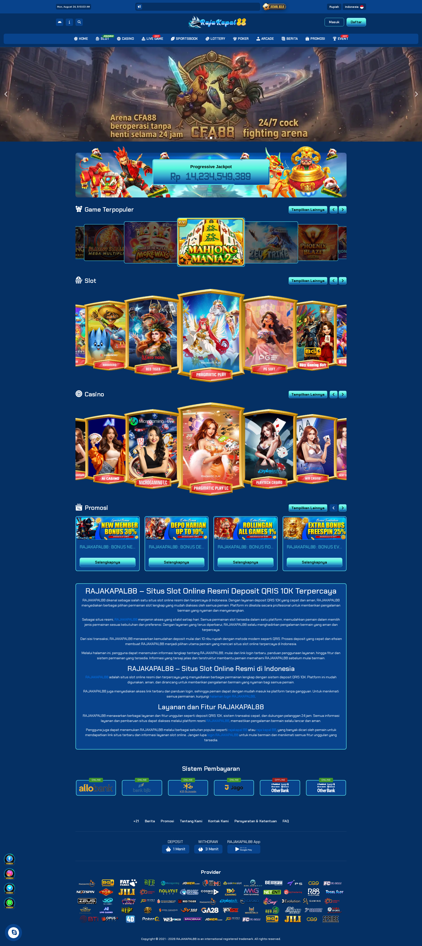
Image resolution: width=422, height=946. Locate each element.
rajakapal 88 (237, 730)
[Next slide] (343, 209)
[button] (416, 94)
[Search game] (79, 22)
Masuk (334, 22)
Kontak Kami (218, 821)
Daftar (356, 22)
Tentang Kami (191, 821)
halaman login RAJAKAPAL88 (232, 696)
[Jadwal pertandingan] (274, 6)
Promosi (167, 821)
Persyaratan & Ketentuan (255, 821)
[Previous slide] (334, 209)
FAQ (286, 821)
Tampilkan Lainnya (308, 209)
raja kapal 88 (266, 730)
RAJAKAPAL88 (126, 619)
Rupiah (334, 7)
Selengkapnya (107, 562)
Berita (150, 821)
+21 (136, 821)
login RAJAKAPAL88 (222, 735)
